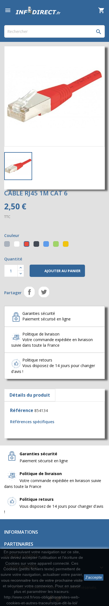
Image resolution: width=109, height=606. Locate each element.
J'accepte (93, 577)
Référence (21, 410)
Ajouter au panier (57, 271)
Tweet (43, 292)
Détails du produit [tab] (30, 395)
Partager (29, 292)
